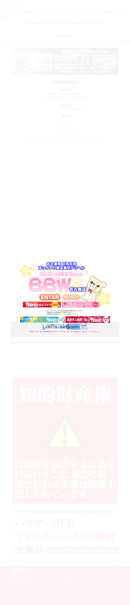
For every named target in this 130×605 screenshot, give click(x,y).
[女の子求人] (71, 297)
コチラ (63, 314)
